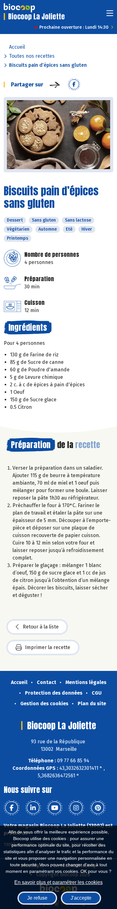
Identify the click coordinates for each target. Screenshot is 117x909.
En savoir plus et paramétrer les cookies (58, 882)
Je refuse (37, 898)
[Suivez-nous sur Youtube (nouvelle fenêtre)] (54, 808)
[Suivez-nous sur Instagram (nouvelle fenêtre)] (76, 808)
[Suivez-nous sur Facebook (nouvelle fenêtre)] (11, 808)
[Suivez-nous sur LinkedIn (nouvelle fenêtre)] (33, 808)
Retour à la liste (41, 627)
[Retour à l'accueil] (19, 7)
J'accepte (81, 898)
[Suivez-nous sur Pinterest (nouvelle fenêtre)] (97, 808)
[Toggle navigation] (109, 15)
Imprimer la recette (47, 647)
